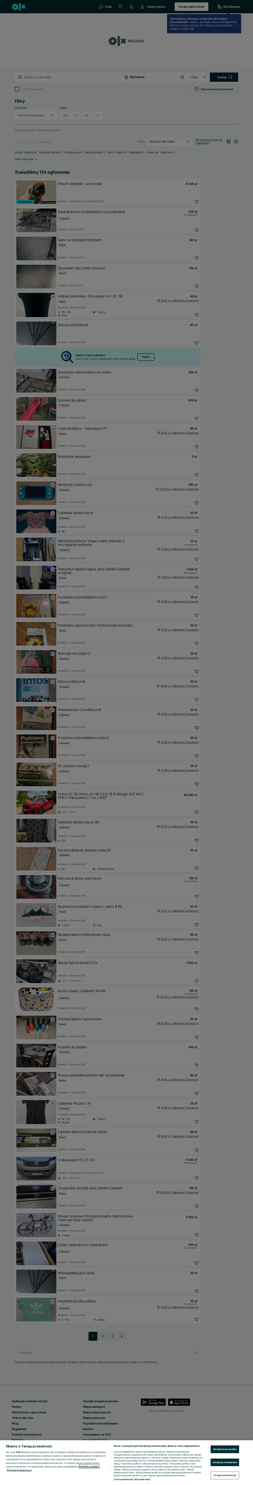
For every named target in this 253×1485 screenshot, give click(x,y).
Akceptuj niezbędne (225, 1462)
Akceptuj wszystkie (225, 1449)
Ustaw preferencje (225, 1475)
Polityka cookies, (89, 1466)
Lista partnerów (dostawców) (132, 1479)
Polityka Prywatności (19, 1470)
